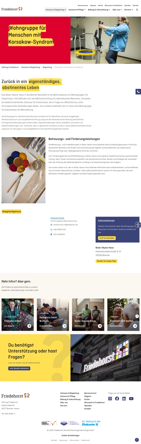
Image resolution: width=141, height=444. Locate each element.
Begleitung (47, 67)
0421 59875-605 (59, 230)
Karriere (127, 10)
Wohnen (78, 317)
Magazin (93, 6)
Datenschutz (74, 440)
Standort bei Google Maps (106, 261)
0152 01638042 (59, 234)
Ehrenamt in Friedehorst (113, 6)
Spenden (127, 6)
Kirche (100, 6)
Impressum (63, 440)
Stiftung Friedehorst (10, 67)
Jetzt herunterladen (106, 238)
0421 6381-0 (10, 414)
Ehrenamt (114, 317)
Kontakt (135, 6)
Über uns (116, 10)
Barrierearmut (83, 6)
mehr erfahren (45, 326)
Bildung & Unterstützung (98, 10)
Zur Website (9, 326)
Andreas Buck (57, 218)
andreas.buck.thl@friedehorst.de (65, 225)
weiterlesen (80, 326)
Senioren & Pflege (76, 10)
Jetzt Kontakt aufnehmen (19, 368)
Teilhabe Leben (10, 317)
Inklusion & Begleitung (55, 10)
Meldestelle (85, 440)
